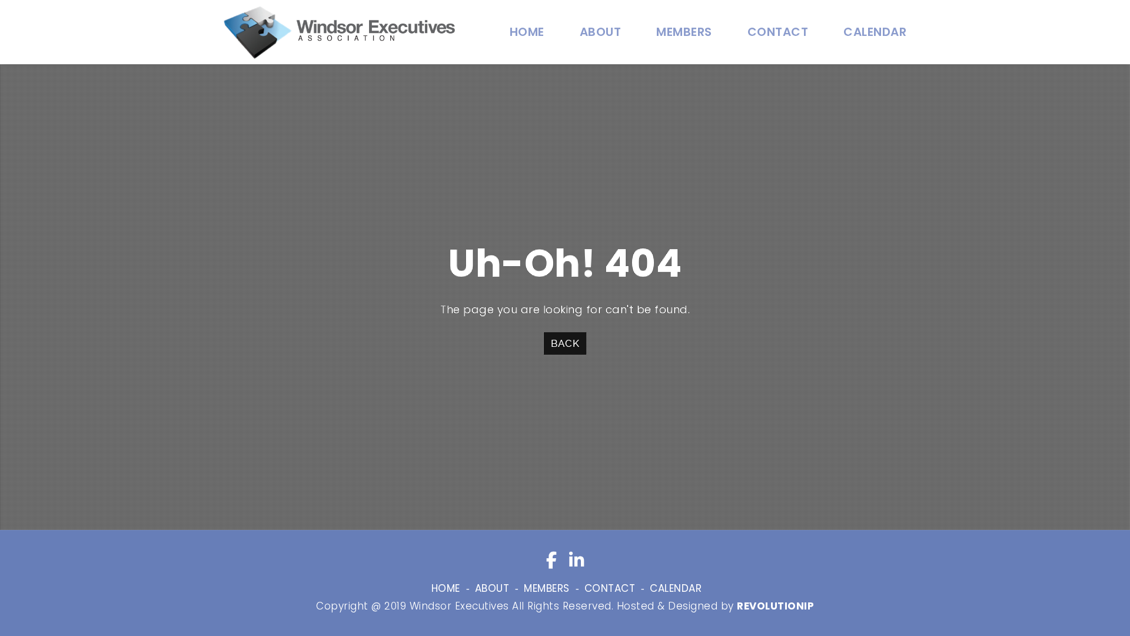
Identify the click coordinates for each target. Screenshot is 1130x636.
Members (684, 32)
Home (527, 32)
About (601, 32)
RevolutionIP (775, 606)
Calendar (874, 32)
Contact (778, 32)
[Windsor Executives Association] (339, 32)
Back (565, 343)
